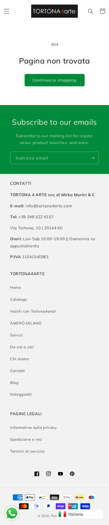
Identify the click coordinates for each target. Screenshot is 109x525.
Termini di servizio (27, 451)
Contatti (17, 370)
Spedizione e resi (26, 439)
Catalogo (18, 299)
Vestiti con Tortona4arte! (33, 311)
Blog (14, 382)
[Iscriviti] (93, 158)
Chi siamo (19, 358)
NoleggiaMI (21, 394)
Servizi (16, 335)
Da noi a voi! (22, 347)
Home (15, 287)
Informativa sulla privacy (33, 427)
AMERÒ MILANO (26, 323)
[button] (6, 11)
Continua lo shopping (54, 80)
